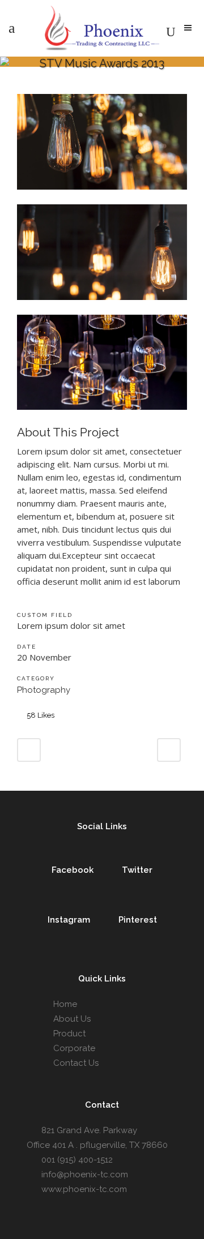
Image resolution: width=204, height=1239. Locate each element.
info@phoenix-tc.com (84, 1174)
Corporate (74, 1048)
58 (40, 715)
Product (69, 1033)
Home (65, 1004)
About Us (72, 1019)
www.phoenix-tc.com (84, 1189)
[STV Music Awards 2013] (102, 197)
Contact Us (76, 1063)
